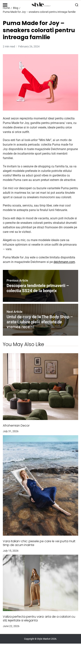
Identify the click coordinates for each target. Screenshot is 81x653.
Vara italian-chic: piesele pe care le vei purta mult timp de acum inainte (39, 543)
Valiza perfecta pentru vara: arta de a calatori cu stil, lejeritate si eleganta (39, 618)
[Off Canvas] (5, 5)
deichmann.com (64, 262)
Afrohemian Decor (16, 425)
